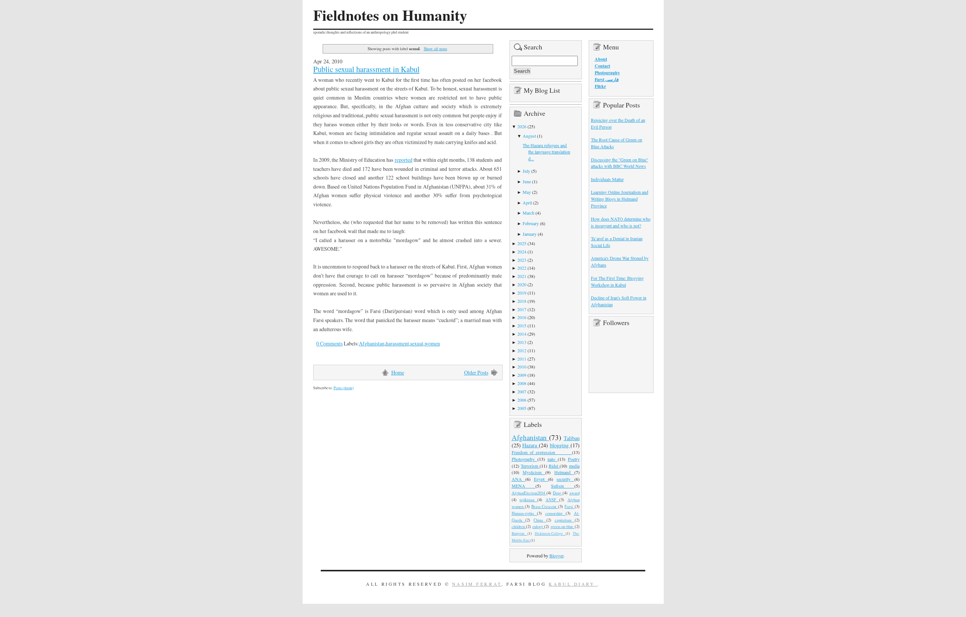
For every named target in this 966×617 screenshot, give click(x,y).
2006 (521, 400)
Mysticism (534, 472)
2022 (521, 268)
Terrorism (530, 466)
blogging (560, 445)
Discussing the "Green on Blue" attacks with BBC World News (619, 163)
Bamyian (520, 533)
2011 (521, 359)
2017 (521, 309)
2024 (521, 252)
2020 (521, 284)
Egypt (541, 479)
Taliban (572, 438)
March (528, 213)
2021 (521, 276)
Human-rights (524, 513)
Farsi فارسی (607, 79)
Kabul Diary (573, 584)
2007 (521, 391)
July (526, 171)
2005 (521, 408)
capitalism (565, 520)
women (432, 343)
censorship (555, 513)
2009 (521, 375)
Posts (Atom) (344, 387)
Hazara (530, 445)
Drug (558, 493)
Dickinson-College (550, 533)
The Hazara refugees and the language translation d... (546, 152)
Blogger (556, 556)
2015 (521, 325)
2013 (521, 342)
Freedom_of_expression (542, 452)
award (574, 493)
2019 (521, 293)
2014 (521, 334)
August (529, 136)
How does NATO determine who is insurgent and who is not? (621, 222)
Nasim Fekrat (476, 584)
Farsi (569, 506)
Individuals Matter (607, 179)
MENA (523, 486)
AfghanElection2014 (529, 493)
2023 (521, 260)
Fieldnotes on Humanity (390, 15)
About (601, 59)
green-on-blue (563, 526)
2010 (521, 367)
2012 (521, 350)
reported (403, 159)
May (527, 192)
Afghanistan (372, 343)
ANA (518, 479)
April (527, 203)
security (565, 479)
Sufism (562, 486)
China (540, 520)
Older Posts (476, 372)
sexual (416, 343)
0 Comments (329, 343)
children (519, 526)
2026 (521, 126)
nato (553, 459)
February (531, 223)
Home (397, 372)
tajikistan (528, 499)
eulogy (538, 526)
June (527, 181)
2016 (521, 317)
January (530, 234)
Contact (602, 66)
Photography (524, 459)
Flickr (600, 86)
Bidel (554, 466)
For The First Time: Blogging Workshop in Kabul (617, 281)
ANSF (552, 499)
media (574, 466)
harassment (397, 343)
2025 (521, 243)
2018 (521, 301)
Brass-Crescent (544, 506)
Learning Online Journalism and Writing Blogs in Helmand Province (619, 199)
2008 (521, 383)
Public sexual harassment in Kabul (366, 69)
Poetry (574, 459)
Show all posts (435, 48)
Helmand (564, 472)
